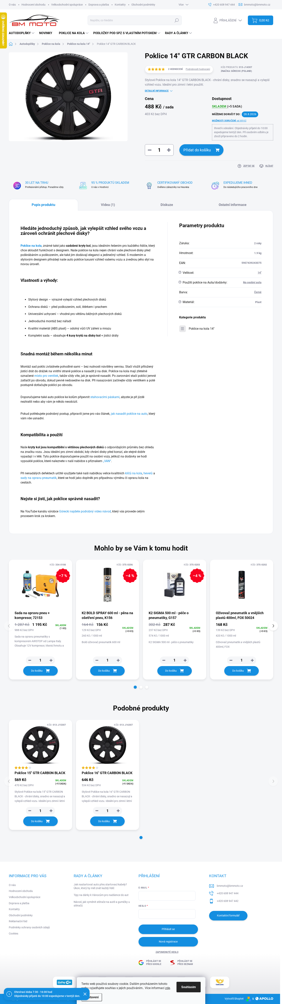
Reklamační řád (18, 921)
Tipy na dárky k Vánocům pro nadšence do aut (101, 895)
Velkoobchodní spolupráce (67, 4)
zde (167, 988)
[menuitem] (22, 33)
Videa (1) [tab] (108, 205)
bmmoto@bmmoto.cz (230, 885)
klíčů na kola (133, 473)
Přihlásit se (168, 929)
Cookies (13, 933)
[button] (135, 687)
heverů (148, 473)
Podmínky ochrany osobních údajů (29, 927)
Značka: (236, 71)
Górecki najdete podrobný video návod (85, 511)
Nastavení (92, 997)
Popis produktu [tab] (43, 205)
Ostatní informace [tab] (233, 205)
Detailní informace (157, 90)
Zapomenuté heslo (167, 952)
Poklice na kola (31, 246)
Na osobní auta (252, 282)
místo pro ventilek (46, 376)
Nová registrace (168, 941)
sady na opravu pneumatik (39, 478)
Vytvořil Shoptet (234, 998)
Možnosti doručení (229, 120)
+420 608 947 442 (227, 900)
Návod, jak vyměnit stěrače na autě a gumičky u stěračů (102, 903)
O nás (12, 4)
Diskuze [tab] (167, 205)
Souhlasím (188, 987)
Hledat (177, 20)
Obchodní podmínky (143, 4)
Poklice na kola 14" (201, 328)
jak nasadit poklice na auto (129, 414)
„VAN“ (107, 461)
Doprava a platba (98, 4)
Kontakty (120, 4)
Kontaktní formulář (228, 915)
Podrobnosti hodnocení (198, 69)
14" (259, 272)
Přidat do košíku (197, 150)
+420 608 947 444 (227, 893)
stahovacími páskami (105, 397)
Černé (257, 292)
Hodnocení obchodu (33, 4)
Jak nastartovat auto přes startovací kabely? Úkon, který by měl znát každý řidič (100, 886)
